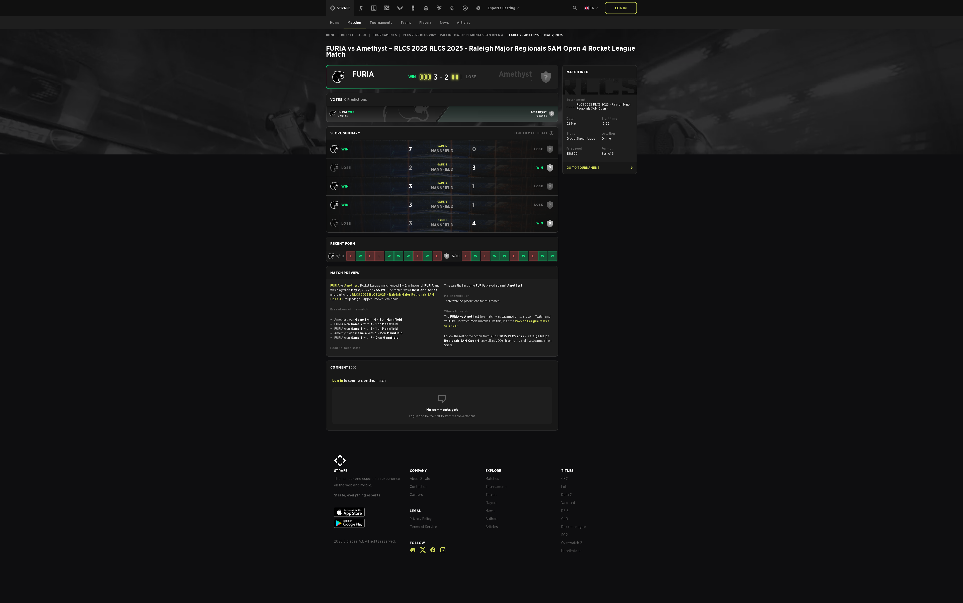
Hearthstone (571, 551)
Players (492, 503)
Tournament (576, 100)
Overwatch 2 (571, 543)
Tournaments (385, 35)
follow (417, 543)
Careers (416, 495)
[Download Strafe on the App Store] (368, 512)
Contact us (418, 487)
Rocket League (354, 35)
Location (608, 133)
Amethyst (352, 285)
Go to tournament (583, 167)
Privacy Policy (421, 519)
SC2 (564, 535)
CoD (564, 519)
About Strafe (420, 479)
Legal (415, 511)
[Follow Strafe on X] (421, 550)
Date (570, 118)
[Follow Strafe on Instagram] (441, 550)
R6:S (565, 511)
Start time (609, 118)
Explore (493, 471)
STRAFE (340, 471)
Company (418, 471)
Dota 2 (566, 495)
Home (330, 35)
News (490, 511)
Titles (567, 471)
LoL (564, 487)
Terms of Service (423, 527)
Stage (571, 133)
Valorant (568, 503)
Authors (492, 519)
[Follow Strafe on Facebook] (431, 550)
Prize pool (574, 148)
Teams (491, 495)
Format (607, 148)
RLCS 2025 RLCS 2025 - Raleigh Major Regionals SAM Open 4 (453, 35)
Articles (492, 527)
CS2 (564, 479)
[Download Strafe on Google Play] (368, 523)
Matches (492, 479)
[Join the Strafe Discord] (413, 550)
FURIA (335, 285)
